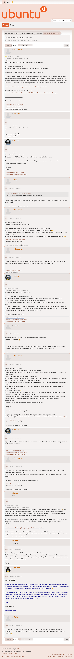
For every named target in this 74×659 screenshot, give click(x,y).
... (26, 45)
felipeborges (18, 249)
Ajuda (49, 656)
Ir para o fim (9, 45)
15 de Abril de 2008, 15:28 (11, 288)
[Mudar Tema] (12, 2)
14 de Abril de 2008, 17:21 (11, 153)
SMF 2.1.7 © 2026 (7, 656)
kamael (16, 325)
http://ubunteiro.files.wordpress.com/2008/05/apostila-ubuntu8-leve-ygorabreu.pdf (31, 93)
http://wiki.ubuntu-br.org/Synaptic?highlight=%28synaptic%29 (24, 528)
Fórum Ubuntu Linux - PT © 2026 (62, 654)
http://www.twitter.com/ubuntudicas (16, 174)
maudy (16, 140)
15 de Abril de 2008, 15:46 (15, 364)
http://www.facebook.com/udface (15, 176)
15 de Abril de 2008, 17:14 (15, 549)
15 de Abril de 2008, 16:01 (15, 466)
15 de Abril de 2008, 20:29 (15, 625)
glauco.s (17, 568)
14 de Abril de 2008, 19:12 (15, 188)
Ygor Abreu (18, 49)
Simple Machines (19, 656)
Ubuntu (4, 653)
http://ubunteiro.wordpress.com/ (15, 104)
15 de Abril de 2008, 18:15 (15, 576)
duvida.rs (64, 417)
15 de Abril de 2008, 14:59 (15, 218)
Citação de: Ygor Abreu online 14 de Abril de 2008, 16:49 (20, 193)
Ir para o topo (9, 639)
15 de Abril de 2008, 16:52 (11, 505)
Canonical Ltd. (12, 653)
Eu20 (16, 617)
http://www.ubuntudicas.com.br (15, 172)
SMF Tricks (20, 649)
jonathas (17, 113)
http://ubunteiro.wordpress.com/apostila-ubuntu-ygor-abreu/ (28, 87)
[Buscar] (59, 20)
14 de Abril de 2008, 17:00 (11, 125)
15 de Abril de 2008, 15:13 (15, 257)
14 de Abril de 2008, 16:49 (13, 56)
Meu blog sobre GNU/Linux (13, 270)
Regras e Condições (57, 656)
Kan (15, 180)
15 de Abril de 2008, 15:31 (15, 333)
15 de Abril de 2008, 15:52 (15, 438)
